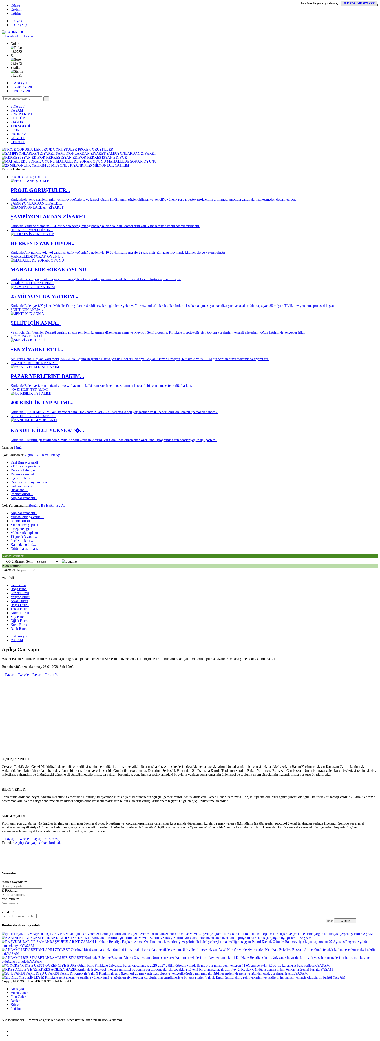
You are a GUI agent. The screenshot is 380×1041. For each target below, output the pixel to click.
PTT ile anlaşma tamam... (28, 466)
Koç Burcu (18, 585)
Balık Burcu (19, 628)
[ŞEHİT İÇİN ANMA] (27, 313)
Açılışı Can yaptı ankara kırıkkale (38, 843)
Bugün (28, 455)
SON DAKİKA (22, 114)
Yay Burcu (18, 617)
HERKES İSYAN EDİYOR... (32, 230)
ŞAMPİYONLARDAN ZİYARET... (37, 203)
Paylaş (9, 674)
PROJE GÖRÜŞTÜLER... (30, 177)
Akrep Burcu (20, 613)
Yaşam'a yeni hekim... (26, 474)
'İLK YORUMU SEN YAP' (359, 3)
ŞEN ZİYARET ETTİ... (27, 336)
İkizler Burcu (20, 593)
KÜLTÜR (18, 118)
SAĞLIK (17, 122)
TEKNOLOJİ (20, 126)
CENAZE (18, 142)
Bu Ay (55, 455)
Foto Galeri (21, 91)
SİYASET (18, 106)
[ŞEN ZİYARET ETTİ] (28, 340)
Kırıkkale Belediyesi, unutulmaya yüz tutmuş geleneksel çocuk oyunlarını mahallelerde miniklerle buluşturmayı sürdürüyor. (96, 279)
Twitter (27, 36)
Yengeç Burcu (20, 597)
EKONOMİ (19, 134)
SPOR (15, 130)
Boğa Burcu (19, 589)
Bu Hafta (41, 455)
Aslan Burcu (19, 601)
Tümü (17, 447)
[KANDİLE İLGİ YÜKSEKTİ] (34, 420)
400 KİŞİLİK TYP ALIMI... (42, 402)
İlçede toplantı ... (22, 478)
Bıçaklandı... (19, 490)
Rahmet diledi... (22, 494)
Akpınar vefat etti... (24, 498)
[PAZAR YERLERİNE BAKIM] (35, 367)
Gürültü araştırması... (25, 548)
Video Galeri (22, 87)
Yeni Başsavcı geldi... (25, 462)
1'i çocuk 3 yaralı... (24, 537)
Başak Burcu (20, 605)
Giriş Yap (20, 25)
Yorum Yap (52, 674)
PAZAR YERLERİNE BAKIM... (34, 363)
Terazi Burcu (20, 609)
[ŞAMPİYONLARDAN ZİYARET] (37, 207)
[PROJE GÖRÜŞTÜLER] (30, 181)
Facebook (11, 36)
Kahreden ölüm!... (23, 544)
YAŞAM (17, 110)
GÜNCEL (18, 138)
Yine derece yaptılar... (26, 525)
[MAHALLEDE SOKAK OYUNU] (37, 260)
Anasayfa (20, 83)
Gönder (345, 920)
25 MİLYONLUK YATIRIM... (32, 283)
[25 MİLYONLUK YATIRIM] (33, 287)
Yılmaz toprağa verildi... (27, 517)
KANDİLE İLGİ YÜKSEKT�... (47, 430)
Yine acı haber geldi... (26, 470)
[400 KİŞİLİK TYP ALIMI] (31, 393)
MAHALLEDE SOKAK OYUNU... (37, 256)
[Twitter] (12, 1035)
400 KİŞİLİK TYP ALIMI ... (31, 389)
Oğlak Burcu (20, 621)
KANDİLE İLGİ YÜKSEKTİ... (33, 416)
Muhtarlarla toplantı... (25, 533)
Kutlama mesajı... (23, 486)
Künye (15, 5)
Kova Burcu (19, 625)
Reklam (16, 9)
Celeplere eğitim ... (24, 529)
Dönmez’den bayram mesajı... (31, 482)
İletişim (16, 13)
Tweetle (23, 674)
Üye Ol (18, 21)
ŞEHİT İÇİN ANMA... (27, 310)
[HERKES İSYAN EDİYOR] (32, 234)
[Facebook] (12, 1031)
